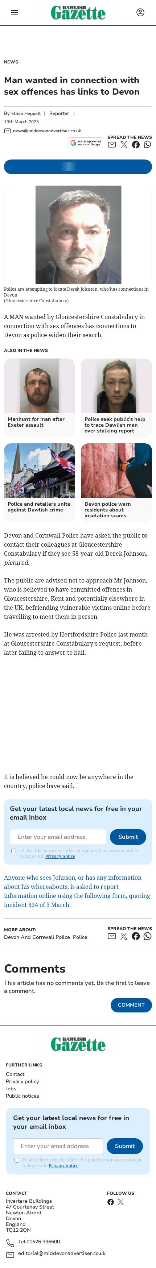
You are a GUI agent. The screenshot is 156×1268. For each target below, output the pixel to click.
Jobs (11, 1088)
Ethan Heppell (26, 113)
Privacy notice (60, 856)
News (11, 62)
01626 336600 (43, 1242)
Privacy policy (22, 1081)
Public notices (22, 1096)
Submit (128, 837)
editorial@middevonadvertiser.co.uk (61, 1254)
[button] (14, 12)
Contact (15, 1074)
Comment (131, 1005)
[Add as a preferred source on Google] (86, 142)
